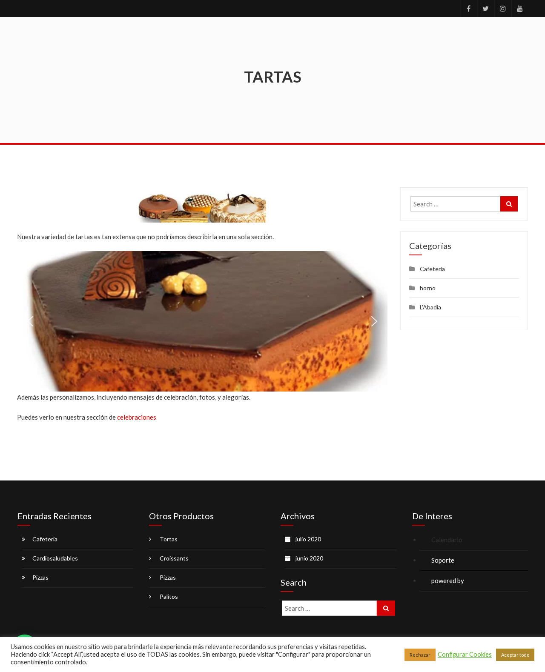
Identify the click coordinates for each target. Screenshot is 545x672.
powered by (448, 580)
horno (428, 288)
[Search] (509, 204)
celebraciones (137, 417)
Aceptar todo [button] (515, 655)
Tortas (169, 539)
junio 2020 (309, 558)
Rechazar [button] (420, 655)
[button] (30, 321)
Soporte (442, 560)
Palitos (169, 596)
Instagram (502, 8)
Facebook (468, 8)
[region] (202, 321)
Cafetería (432, 268)
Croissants (174, 558)
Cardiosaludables (55, 558)
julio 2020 (308, 539)
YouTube (519, 8)
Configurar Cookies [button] (465, 654)
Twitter (485, 8)
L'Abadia (430, 307)
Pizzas (40, 577)
